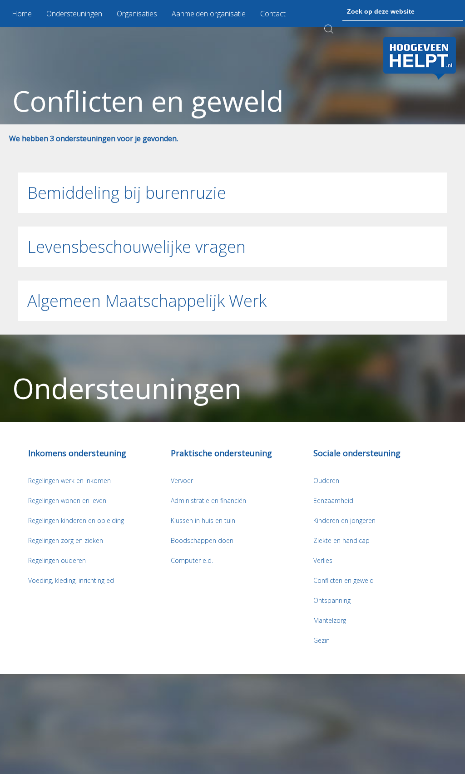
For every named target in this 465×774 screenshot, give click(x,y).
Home (22, 14)
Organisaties (137, 14)
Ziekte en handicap (341, 540)
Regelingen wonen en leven (67, 500)
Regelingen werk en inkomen (69, 480)
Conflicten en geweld (343, 580)
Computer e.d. (192, 560)
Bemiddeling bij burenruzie (126, 193)
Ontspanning (332, 600)
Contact (273, 14)
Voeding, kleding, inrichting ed (71, 580)
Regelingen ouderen (57, 560)
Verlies (322, 560)
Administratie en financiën (208, 500)
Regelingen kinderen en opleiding (76, 520)
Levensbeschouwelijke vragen (136, 247)
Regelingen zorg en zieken (65, 540)
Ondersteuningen (74, 14)
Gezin (321, 640)
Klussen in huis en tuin (203, 520)
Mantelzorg (329, 620)
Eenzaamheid (333, 500)
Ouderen (326, 480)
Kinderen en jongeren (344, 520)
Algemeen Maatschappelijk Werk (147, 301)
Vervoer (182, 480)
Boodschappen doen (202, 540)
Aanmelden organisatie (209, 14)
